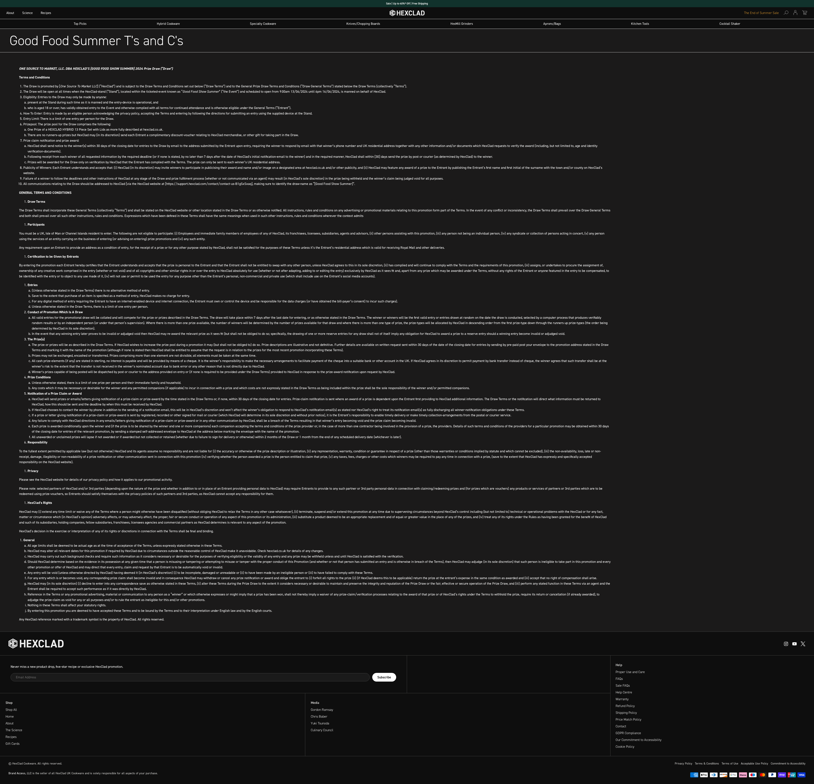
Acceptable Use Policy (754, 764)
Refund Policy (625, 706)
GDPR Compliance (628, 733)
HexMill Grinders (461, 24)
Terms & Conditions (707, 764)
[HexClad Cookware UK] (36, 643)
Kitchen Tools (640, 24)
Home (10, 716)
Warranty (622, 699)
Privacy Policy (683, 764)
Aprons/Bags (552, 24)
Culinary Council (322, 730)
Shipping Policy (626, 712)
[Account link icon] (795, 12)
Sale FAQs (623, 685)
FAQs (619, 678)
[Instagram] (794, 643)
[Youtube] (786, 643)
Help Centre (624, 692)
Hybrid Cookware (168, 24)
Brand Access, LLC (20, 773)
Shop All (11, 709)
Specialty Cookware (263, 24)
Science (27, 13)
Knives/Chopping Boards (363, 24)
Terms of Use (730, 764)
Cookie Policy (625, 746)
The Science (14, 730)
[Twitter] (803, 643)
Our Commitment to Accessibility (638, 740)
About (10, 13)
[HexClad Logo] (407, 14)
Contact (621, 726)
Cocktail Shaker (729, 24)
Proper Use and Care (630, 672)
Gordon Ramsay (322, 709)
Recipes (46, 13)
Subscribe (384, 677)
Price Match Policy (628, 719)
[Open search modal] (786, 12)
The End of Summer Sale (761, 13)
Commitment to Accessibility (788, 764)
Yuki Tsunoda (320, 723)
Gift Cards (13, 743)
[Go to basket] (805, 12)
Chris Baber (319, 716)
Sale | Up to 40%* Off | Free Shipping (407, 3)
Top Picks (80, 24)
